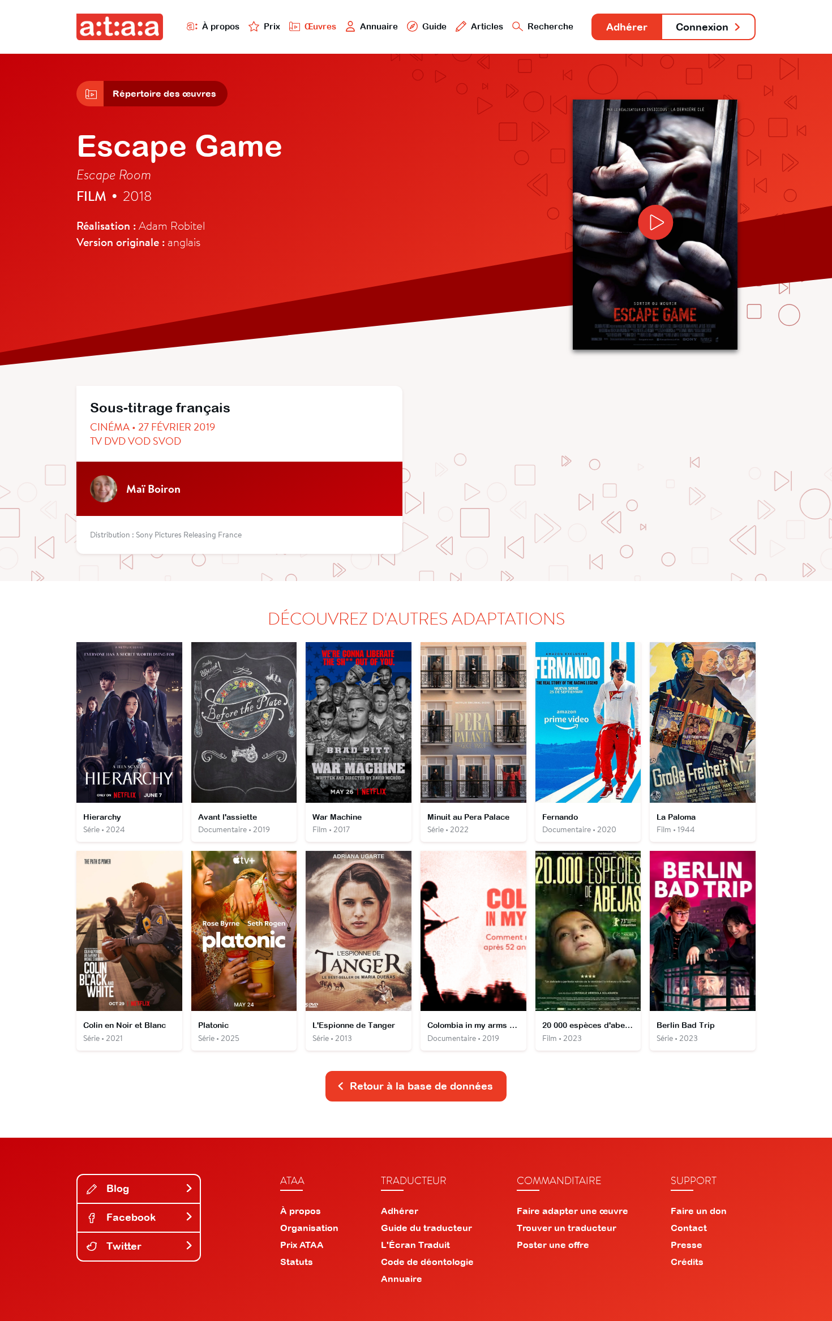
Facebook (130, 1217)
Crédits (687, 1262)
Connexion (702, 27)
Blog (116, 1188)
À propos (220, 26)
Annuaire (379, 26)
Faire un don (699, 1211)
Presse (686, 1245)
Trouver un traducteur (566, 1228)
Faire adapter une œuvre (572, 1211)
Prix (272, 26)
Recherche (550, 26)
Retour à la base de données (421, 1086)
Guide (434, 26)
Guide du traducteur (426, 1228)
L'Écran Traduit (415, 1245)
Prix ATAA (302, 1245)
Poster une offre (553, 1245)
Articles (487, 26)
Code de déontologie (427, 1262)
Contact (689, 1228)
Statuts (296, 1262)
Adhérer (626, 27)
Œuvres (320, 26)
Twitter (122, 1246)
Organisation (309, 1228)
